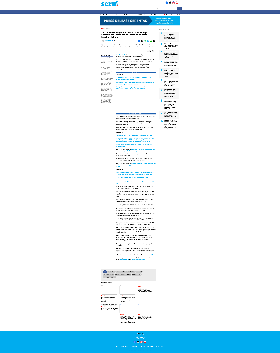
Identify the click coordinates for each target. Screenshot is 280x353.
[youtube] (177, 3)
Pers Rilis (161, 12)
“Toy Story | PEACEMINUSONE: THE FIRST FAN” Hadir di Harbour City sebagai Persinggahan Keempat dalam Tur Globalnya (134, 173)
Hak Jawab (150, 346)
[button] (148, 51)
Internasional (149, 12)
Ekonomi (118, 12)
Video (167, 12)
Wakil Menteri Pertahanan (110, 277)
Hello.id (153, 255)
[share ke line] (151, 41)
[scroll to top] (270, 350)
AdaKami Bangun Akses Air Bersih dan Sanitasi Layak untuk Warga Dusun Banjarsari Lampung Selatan (171, 54)
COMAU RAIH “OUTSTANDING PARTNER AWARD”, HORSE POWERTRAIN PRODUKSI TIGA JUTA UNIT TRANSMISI (132, 178)
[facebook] (167, 3)
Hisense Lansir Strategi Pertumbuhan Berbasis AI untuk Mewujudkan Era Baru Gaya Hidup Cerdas (171, 63)
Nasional (107, 12)
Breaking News (111, 271)
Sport (156, 12)
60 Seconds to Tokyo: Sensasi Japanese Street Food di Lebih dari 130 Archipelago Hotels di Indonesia (135, 83)
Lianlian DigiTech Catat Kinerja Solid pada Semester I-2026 (134, 135)
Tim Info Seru (108, 40)
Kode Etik (142, 346)
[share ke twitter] (142, 41)
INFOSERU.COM (120, 55)
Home (101, 12)
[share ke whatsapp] (145, 41)
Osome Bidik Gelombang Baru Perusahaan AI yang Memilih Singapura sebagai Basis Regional (171, 114)
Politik (113, 12)
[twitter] (170, 3)
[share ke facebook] (139, 41)
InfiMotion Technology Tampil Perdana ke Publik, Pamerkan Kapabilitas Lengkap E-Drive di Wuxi (171, 46)
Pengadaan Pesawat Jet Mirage (123, 274)
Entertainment (140, 12)
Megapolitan (125, 12)
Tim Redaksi (134, 346)
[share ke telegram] (148, 41)
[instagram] (173, 3)
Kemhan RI (139, 271)
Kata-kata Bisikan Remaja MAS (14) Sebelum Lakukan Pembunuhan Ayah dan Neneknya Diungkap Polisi (171, 82)
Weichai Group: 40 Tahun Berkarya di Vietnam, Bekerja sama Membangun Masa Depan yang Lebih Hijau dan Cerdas (171, 72)
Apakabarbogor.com (138, 259)
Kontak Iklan (159, 346)
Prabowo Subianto (136, 274)
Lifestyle (132, 12)
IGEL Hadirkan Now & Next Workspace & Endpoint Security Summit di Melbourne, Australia (133, 78)
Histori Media (124, 346)
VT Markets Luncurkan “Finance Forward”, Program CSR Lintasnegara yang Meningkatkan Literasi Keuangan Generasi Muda (171, 36)
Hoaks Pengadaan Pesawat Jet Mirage (126, 271)
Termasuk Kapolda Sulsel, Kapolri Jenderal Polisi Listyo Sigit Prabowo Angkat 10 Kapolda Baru (130, 14)
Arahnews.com (124, 259)
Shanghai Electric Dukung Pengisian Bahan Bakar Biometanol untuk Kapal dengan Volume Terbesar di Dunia (135, 88)
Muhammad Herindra (109, 274)
